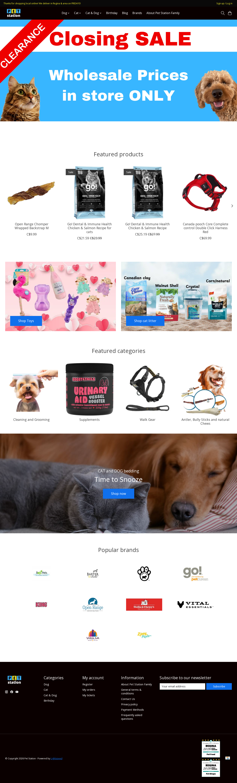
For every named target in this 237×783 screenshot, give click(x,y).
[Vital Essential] (195, 605)
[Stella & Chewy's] (144, 605)
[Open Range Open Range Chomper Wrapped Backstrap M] (31, 192)
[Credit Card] (227, 758)
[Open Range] (93, 605)
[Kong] (41, 605)
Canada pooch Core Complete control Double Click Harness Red (205, 228)
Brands (137, 13)
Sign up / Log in (224, 3)
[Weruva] (93, 636)
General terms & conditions (131, 691)
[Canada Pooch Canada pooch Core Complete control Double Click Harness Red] (205, 192)
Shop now (118, 493)
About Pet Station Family (163, 13)
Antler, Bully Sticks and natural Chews (205, 421)
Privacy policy (129, 704)
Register (87, 684)
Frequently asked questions (131, 716)
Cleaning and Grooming (31, 419)
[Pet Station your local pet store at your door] (13, 13)
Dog (46, 684)
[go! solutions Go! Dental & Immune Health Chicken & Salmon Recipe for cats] (89, 192)
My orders (88, 689)
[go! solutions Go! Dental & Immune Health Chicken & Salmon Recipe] (147, 192)
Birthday (112, 13)
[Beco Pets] (41, 574)
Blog (125, 13)
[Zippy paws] (144, 636)
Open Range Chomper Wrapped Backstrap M (31, 226)
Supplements (89, 419)
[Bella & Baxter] (93, 574)
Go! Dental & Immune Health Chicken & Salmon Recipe (147, 226)
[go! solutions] (195, 574)
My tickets (88, 695)
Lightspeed (56, 758)
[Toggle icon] (222, 13)
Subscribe (219, 686)
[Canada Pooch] (144, 574)
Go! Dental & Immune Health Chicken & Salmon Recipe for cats (89, 228)
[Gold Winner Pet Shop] (211, 775)
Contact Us (128, 699)
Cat (46, 689)
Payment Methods (132, 709)
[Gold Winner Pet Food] (211, 756)
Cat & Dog (50, 695)
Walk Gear (147, 419)
